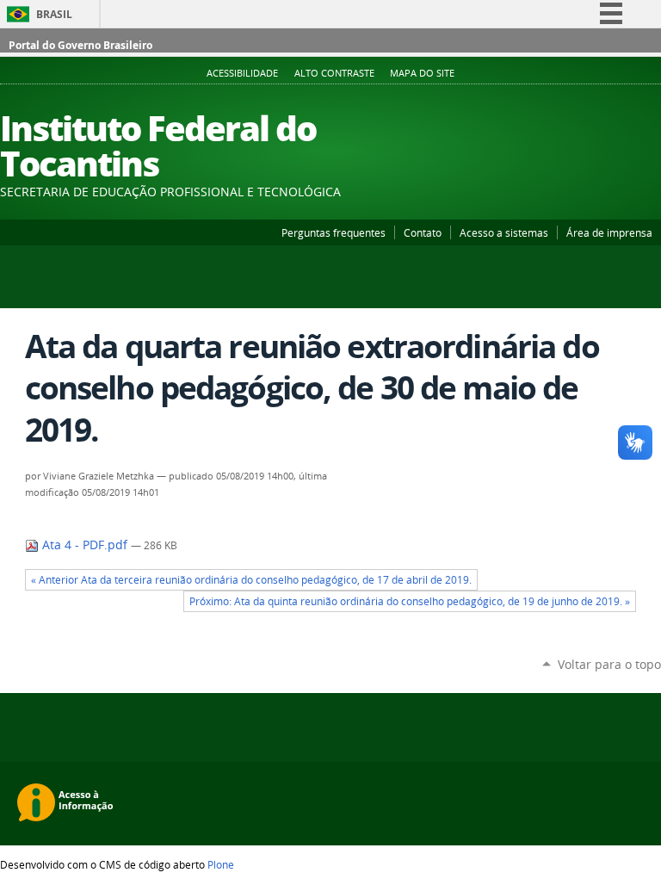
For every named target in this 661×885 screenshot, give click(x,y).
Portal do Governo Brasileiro (80, 45)
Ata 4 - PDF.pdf (85, 545)
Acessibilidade (242, 73)
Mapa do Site (422, 73)
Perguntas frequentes (333, 232)
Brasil (54, 14)
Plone (220, 864)
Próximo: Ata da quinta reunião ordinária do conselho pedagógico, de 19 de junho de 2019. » (409, 601)
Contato (423, 232)
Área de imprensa (609, 232)
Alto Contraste (334, 73)
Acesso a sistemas (504, 232)
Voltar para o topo (609, 664)
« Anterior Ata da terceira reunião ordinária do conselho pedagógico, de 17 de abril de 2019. (251, 579)
